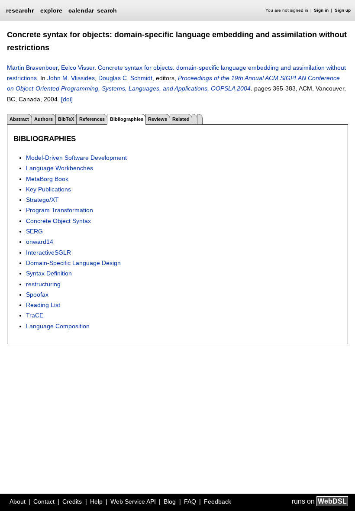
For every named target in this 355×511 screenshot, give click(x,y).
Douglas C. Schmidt (125, 77)
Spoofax (37, 294)
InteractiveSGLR (48, 252)
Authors (43, 119)
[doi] (67, 99)
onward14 (39, 241)
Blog (170, 501)
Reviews (157, 119)
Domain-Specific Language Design (73, 262)
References (92, 119)
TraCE (34, 315)
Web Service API (133, 501)
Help (96, 501)
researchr (20, 10)
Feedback (217, 501)
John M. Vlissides (71, 77)
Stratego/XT (42, 199)
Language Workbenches (59, 168)
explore (51, 10)
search (107, 10)
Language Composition (58, 326)
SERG (34, 231)
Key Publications (48, 189)
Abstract (19, 119)
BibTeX (66, 119)
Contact (44, 501)
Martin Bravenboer (32, 67)
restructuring (43, 284)
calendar (81, 10)
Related (181, 119)
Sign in (321, 10)
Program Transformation (59, 210)
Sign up (343, 10)
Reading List (43, 304)
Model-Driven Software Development (76, 157)
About (18, 501)
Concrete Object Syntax (58, 220)
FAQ (190, 501)
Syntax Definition (49, 273)
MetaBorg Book (47, 178)
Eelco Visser (77, 67)
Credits (72, 501)
